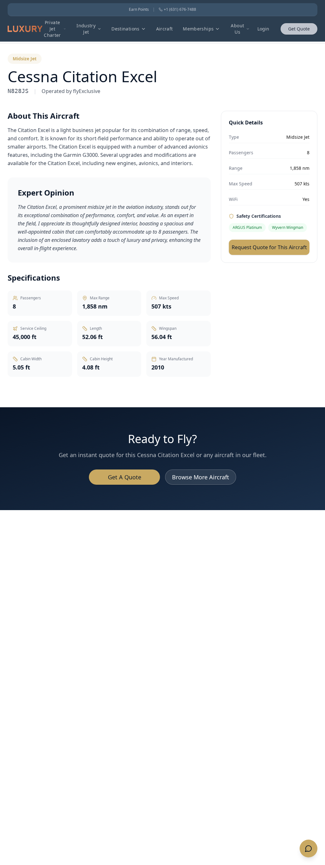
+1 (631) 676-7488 (180, 9)
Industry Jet (86, 29)
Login (263, 29)
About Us (237, 29)
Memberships (198, 29)
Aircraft (164, 29)
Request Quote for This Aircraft (269, 247)
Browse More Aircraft (200, 477)
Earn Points (139, 9)
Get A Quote (124, 477)
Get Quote (299, 29)
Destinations (125, 29)
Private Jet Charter (52, 28)
